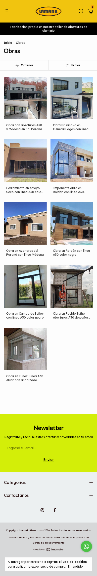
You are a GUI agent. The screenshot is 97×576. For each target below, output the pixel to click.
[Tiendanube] (48, 550)
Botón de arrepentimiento (48, 542)
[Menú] (7, 12)
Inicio (8, 43)
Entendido (75, 566)
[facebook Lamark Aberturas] (55, 510)
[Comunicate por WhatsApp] (86, 546)
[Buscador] (81, 12)
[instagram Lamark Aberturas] (42, 510)
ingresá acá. (81, 537)
